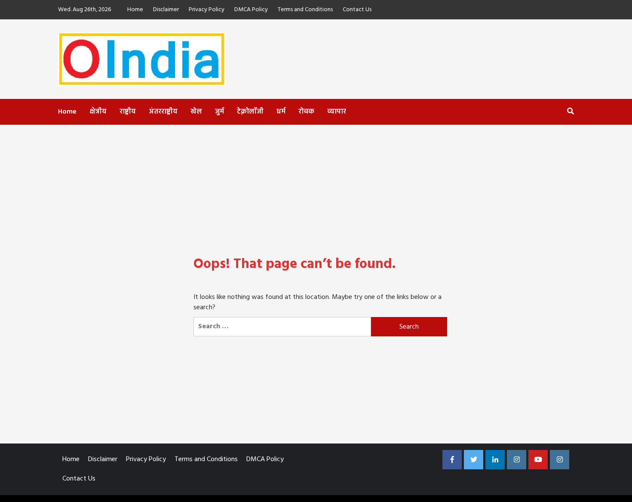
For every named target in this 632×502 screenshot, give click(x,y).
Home (135, 10)
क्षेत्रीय (98, 111)
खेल (196, 111)
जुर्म (219, 111)
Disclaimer (166, 10)
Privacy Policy (206, 10)
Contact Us (357, 10)
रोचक (306, 111)
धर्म (280, 111)
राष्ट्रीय (128, 111)
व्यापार (336, 111)
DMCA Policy (251, 10)
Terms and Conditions (305, 10)
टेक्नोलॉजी (250, 111)
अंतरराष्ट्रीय (163, 111)
